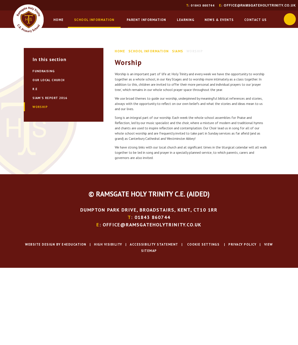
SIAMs (177, 51)
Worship (195, 51)
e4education (74, 244)
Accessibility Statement (154, 244)
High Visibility (108, 244)
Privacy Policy (242, 244)
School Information (148, 51)
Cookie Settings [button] (202, 244)
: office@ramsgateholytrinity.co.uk (257, 5)
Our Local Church (49, 80)
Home (120, 51)
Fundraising (44, 71)
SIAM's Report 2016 (50, 98)
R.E (35, 89)
